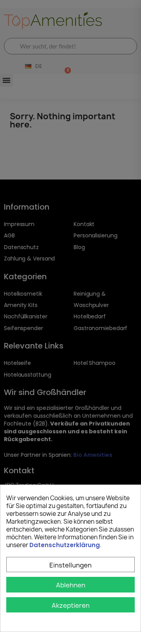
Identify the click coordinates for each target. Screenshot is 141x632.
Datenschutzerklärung (64, 545)
